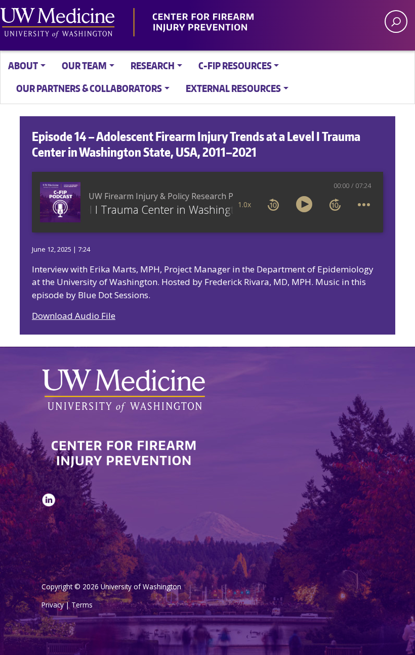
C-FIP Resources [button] (235, 65)
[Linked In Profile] (49, 525)
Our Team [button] (84, 65)
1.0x (244, 204)
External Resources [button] (233, 88)
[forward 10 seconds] (335, 204)
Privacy (53, 605)
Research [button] (153, 65)
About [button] (23, 65)
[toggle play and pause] (304, 204)
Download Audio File (73, 315)
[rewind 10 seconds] (273, 204)
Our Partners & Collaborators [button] (89, 88)
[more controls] (364, 204)
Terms (82, 605)
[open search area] (396, 21)
